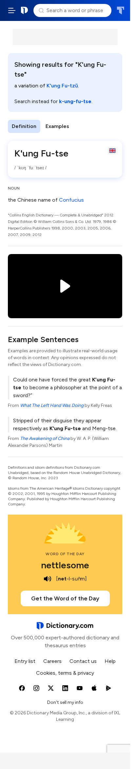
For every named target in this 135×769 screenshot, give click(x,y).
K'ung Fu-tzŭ (62, 85)
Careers (52, 661)
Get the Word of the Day (65, 598)
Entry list (24, 661)
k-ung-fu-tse (75, 101)
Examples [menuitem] (57, 126)
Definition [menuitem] (24, 126)
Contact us (83, 661)
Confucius (71, 200)
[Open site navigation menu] (12, 10)
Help (110, 661)
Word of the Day (65, 554)
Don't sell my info (65, 702)
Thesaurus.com (120, 10)
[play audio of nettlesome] (47, 579)
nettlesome (65, 565)
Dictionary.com (24, 10)
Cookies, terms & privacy (65, 673)
